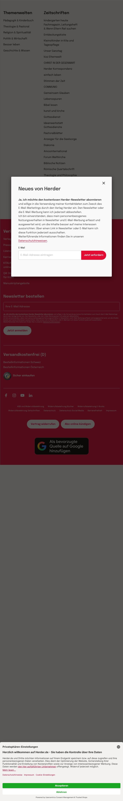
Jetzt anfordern (93, 255)
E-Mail (21, 248)
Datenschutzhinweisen (32, 240)
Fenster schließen (104, 183)
